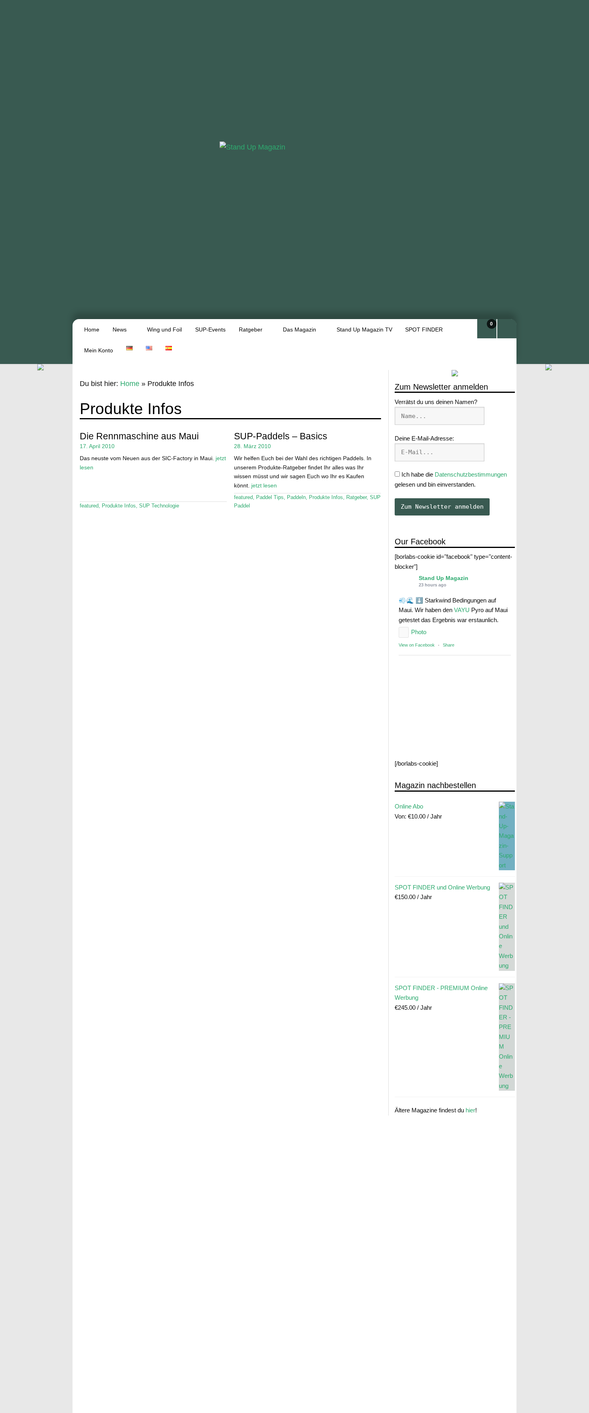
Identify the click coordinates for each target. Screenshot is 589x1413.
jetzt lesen (264, 485)
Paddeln (296, 497)
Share (448, 645)
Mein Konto (98, 350)
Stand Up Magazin (443, 578)
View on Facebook (417, 645)
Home (91, 329)
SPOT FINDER (424, 329)
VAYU (462, 609)
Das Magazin (299, 329)
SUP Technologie (159, 506)
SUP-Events (210, 329)
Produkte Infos (119, 506)
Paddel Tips (270, 497)
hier (470, 1110)
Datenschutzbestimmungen (471, 474)
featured (89, 506)
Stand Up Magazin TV (364, 329)
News (120, 329)
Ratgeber (250, 329)
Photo (418, 632)
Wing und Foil (164, 329)
